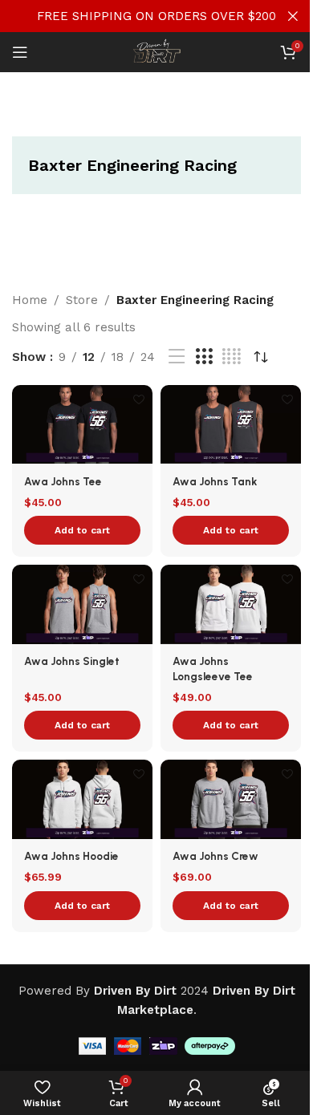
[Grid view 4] (231, 357)
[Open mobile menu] (20, 52)
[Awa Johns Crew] (231, 799)
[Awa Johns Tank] (231, 424)
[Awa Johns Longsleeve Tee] (231, 604)
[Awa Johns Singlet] (82, 604)
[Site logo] (156, 51)
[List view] (177, 357)
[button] (82, 530)
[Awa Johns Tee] (82, 424)
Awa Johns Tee (63, 481)
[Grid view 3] (204, 357)
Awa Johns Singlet (72, 661)
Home (29, 300)
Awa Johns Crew (215, 855)
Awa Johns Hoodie (71, 855)
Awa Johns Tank (215, 481)
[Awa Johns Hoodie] (82, 799)
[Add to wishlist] (138, 399)
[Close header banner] (293, 16)
